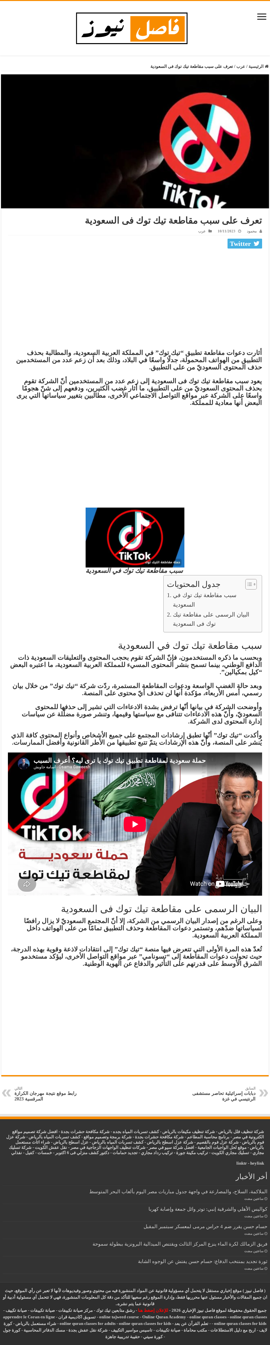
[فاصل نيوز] (135, 27)
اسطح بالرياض (67, 1142)
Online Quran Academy (164, 1316)
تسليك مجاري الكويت (230, 1152)
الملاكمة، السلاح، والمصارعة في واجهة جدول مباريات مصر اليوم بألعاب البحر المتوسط (178, 1191)
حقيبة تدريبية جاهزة (122, 1336)
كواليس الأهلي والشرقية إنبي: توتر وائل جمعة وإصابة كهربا (207, 1209)
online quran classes (208, 1316)
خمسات (45, 1152)
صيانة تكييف (16, 1310)
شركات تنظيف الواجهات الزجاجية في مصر (108, 1147)
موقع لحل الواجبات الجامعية (222, 1147)
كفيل (29, 1152)
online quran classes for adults (88, 1323)
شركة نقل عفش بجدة (88, 1330)
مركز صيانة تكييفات (75, 1310)
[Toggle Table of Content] (247, 584)
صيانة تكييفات (42, 1310)
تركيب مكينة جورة (192, 1152)
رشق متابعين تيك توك (115, 1310)
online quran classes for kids (240, 1323)
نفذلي (16, 1152)
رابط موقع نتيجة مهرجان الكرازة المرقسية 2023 (45, 1093)
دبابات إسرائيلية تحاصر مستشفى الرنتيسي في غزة (224, 1093)
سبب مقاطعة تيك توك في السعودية (204, 600)
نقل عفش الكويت (51, 1147)
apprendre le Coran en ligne (29, 1316)
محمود (252, 231)
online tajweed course (119, 1316)
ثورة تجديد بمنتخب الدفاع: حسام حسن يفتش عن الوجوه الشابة (202, 1261)
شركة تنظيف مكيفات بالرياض (188, 1131)
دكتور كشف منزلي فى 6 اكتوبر (82, 1152)
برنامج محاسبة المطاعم (208, 1136)
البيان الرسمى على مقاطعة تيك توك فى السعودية (211, 619)
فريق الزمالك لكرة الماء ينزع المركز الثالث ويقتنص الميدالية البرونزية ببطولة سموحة (180, 1244)
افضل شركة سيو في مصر (171, 1147)
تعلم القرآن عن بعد (191, 1323)
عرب (240, 66)
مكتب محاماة (195, 1330)
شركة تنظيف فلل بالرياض (241, 1131)
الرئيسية (257, 66)
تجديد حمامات (125, 1152)
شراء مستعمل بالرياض (35, 1323)
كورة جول (11, 1330)
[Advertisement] (135, 300)
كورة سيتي (152, 1336)
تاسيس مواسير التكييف (131, 1330)
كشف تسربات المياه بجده (136, 1131)
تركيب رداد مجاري (157, 1152)
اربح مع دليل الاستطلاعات (233, 1330)
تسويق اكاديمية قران (77, 1316)
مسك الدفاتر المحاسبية (44, 1330)
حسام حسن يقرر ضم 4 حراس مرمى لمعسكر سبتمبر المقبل (205, 1226)
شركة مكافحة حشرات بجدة (159, 1136)
